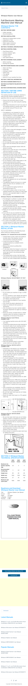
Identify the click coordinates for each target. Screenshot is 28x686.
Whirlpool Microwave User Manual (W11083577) (13, 627)
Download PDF (14, 575)
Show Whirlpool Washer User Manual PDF (14, 571)
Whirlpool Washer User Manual (9, 637)
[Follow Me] (11, 680)
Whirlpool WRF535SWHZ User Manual (11, 642)
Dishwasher (5, 610)
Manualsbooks (6, 2)
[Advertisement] (14, 554)
